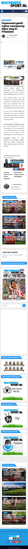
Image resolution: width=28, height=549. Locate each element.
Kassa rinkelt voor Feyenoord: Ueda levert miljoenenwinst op (13, 220)
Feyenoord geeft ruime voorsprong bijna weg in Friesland (13, 27)
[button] (23, 11)
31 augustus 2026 (9, 209)
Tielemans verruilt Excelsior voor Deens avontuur (11, 501)
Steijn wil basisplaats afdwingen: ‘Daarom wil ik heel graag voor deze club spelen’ (13, 238)
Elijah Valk (19, 242)
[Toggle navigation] (13, 11)
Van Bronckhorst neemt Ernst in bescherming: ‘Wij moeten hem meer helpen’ (13, 205)
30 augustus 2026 (9, 242)
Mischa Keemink (13, 35)
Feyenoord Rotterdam (6, 20)
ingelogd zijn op (10, 255)
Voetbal (16, 201)
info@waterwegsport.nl (16, 189)
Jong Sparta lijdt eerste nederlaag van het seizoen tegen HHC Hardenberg (13, 516)
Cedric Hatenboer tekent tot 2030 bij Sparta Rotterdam (13, 473)
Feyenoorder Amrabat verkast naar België (19, 174)
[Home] (2, 11)
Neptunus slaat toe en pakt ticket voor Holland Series (13, 487)
